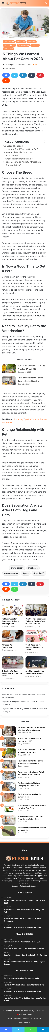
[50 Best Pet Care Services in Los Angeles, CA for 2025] (9, 368)
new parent (17, 568)
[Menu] (3, 4)
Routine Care (8, 49)
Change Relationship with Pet (19, 158)
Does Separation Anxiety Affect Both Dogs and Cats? (23, 163)
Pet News (35, 45)
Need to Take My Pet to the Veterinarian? (19, 154)
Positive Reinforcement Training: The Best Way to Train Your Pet (35, 621)
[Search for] (46, 4)
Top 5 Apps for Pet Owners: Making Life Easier (34, 647)
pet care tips (12, 573)
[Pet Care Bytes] (16, 3)
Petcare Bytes (22, 1010)
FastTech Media (25, 1014)
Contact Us (27, 1018)
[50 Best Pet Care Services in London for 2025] (9, 742)
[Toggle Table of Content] (41, 142)
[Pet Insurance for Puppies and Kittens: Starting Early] (12, 610)
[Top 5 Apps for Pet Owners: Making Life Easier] (36, 636)
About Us (17, 1018)
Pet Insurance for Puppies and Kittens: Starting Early (11, 621)
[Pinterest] (40, 75)
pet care (34, 568)
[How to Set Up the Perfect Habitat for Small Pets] (9, 831)
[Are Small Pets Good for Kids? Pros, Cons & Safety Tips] (9, 820)
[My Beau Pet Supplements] (12, 636)
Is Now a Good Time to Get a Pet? (22, 149)
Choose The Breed (14, 146)
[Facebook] (6, 75)
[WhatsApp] (14, 589)
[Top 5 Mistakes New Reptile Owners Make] (9, 797)
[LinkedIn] (23, 75)
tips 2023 (39, 573)
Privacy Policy (24, 1022)
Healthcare (32, 42)
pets (26, 573)
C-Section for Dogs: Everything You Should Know (12, 673)
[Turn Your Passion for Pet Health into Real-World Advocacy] (9, 731)
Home (10, 1018)
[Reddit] (6, 80)
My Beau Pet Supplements (7, 646)
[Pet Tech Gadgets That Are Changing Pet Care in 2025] (9, 786)
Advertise (37, 1018)
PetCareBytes (9, 65)
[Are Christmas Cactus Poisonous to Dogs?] (36, 662)
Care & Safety (9, 42)
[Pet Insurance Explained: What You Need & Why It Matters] (9, 775)
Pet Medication (23, 45)
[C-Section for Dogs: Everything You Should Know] (12, 662)
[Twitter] (14, 75)
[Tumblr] (31, 75)
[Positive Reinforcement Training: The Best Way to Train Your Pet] (36, 610)
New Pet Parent (9, 45)
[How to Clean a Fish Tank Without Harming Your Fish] (9, 808)
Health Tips (21, 42)
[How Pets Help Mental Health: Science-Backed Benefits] (9, 380)
